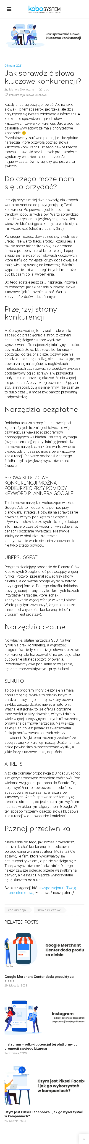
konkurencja (17, 95)
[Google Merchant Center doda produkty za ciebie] (44, 949)
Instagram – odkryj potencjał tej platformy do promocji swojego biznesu (41, 1046)
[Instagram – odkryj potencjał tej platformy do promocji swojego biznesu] (44, 1017)
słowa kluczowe (36, 95)
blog (46, 89)
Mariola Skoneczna (21, 89)
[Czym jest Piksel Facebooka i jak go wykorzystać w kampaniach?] (44, 1085)
